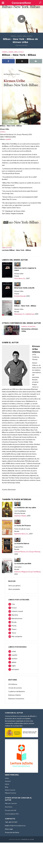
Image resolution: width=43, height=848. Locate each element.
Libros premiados (14, 589)
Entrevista (31, 326)
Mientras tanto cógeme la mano (25, 269)
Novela (29, 36)
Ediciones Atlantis (14, 695)
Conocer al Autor (27, 839)
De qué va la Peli (10, 810)
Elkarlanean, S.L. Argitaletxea (24, 314)
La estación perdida (22, 563)
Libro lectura (7, 247)
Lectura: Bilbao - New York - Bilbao (16, 250)
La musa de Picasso (22, 526)
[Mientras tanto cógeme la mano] (7, 270)
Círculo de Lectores (15, 688)
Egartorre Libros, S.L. (21, 534)
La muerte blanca (21, 543)
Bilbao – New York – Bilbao (25, 306)
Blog (6, 787)
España (19, 36)
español (13, 36)
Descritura (8, 807)
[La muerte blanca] (7, 545)
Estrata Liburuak (20, 296)
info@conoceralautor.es (17, 825)
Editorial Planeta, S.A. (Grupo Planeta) (27, 552)
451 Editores (12, 684)
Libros (7, 784)
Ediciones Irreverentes (16, 698)
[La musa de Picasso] (7, 527)
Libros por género (14, 585)
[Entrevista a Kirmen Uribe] (11, 330)
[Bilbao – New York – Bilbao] (7, 308)
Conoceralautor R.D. (12, 814)
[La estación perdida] (7, 565)
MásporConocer (10, 793)
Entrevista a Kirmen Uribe (30, 330)
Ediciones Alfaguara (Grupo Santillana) (27, 572)
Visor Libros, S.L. (19, 278)
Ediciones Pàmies (20, 516)
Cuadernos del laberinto (16, 691)
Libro (24, 36)
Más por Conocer (11, 803)
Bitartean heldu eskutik (24, 288)
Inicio (7, 778)
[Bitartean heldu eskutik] (7, 290)
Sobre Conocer (10, 790)
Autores (8, 781)
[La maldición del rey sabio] (7, 509)
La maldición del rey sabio (25, 508)
